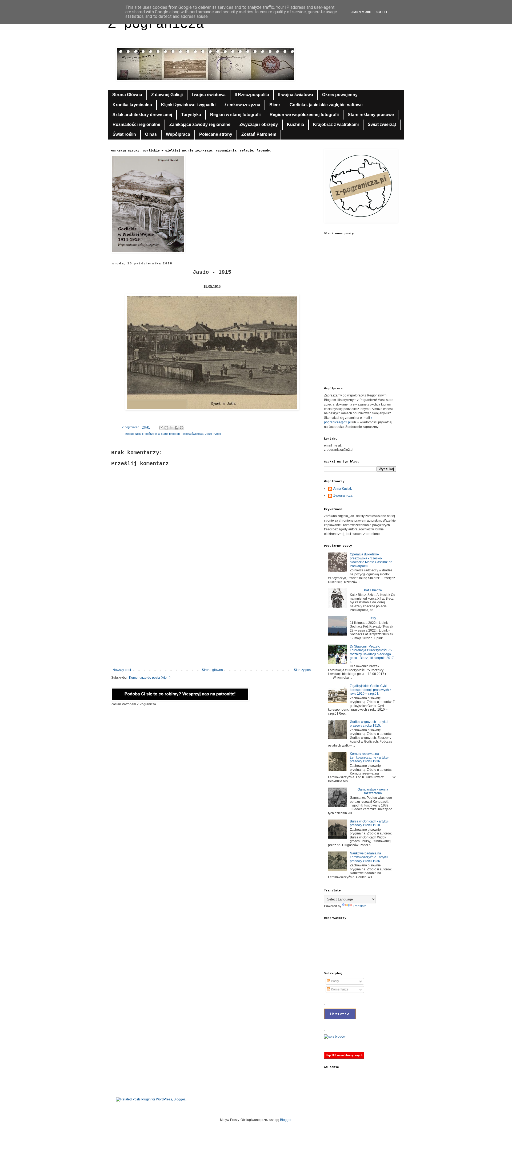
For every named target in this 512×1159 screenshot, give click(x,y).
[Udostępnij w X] (171, 427)
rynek (217, 433)
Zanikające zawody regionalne (199, 124)
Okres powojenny (340, 94)
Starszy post (302, 670)
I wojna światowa (209, 94)
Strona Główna (127, 94)
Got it (382, 12)
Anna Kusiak (342, 488)
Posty (334, 981)
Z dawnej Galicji (167, 94)
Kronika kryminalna (132, 105)
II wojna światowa (295, 94)
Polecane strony (215, 134)
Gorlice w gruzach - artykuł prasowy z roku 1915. (369, 723)
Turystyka (191, 114)
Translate (359, 906)
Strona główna (212, 670)
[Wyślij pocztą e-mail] (161, 427)
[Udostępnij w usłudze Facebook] (176, 427)
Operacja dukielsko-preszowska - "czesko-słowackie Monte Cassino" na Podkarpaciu (371, 560)
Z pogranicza (156, 24)
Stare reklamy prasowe (371, 114)
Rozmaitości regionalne (136, 124)
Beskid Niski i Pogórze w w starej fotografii (152, 433)
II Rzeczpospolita (252, 94)
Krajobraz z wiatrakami (336, 124)
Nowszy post (122, 670)
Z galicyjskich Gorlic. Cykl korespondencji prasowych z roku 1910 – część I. (370, 689)
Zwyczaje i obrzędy (258, 124)
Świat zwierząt (382, 124)
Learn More (360, 12)
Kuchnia (295, 124)
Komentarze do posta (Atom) (149, 677)
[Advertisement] (212, 624)
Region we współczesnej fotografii (304, 114)
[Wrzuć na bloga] (166, 427)
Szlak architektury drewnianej (142, 114)
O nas (151, 134)
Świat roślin (124, 134)
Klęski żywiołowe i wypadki (188, 105)
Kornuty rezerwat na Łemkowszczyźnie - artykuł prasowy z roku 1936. (369, 757)
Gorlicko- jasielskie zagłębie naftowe (326, 105)
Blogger (285, 1120)
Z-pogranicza (343, 495)
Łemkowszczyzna (242, 105)
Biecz (275, 105)
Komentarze (339, 989)
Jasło (208, 433)
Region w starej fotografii (235, 114)
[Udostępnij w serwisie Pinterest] (181, 427)
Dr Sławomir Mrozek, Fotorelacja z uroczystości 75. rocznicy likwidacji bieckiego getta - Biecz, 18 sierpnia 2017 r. (372, 654)
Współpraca (178, 134)
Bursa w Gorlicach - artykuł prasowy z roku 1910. (369, 823)
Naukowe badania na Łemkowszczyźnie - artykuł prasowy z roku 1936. (369, 857)
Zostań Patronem (258, 134)
